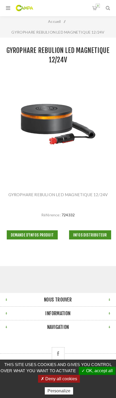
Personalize (58, 391)
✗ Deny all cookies (59, 379)
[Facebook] (58, 353)
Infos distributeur (90, 235)
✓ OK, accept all (97, 370)
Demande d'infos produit (32, 235)
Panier (97, 5)
